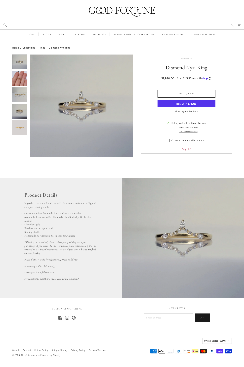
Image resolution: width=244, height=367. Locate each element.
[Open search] (5, 25)
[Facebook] (60, 318)
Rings (42, 47)
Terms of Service (97, 350)
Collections (29, 47)
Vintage (80, 34)
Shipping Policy (59, 350)
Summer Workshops (203, 34)
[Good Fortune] (122, 12)
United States (215, 340)
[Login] (232, 25)
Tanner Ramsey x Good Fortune (134, 34)
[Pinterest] (74, 318)
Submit (203, 317)
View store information (188, 131)
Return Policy (41, 350)
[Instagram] (67, 318)
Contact (27, 350)
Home (31, 34)
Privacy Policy (78, 350)
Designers (99, 34)
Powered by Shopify (50, 355)
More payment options (186, 111)
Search (15, 350)
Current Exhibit (172, 34)
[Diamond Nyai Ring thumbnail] (19, 62)
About (63, 34)
